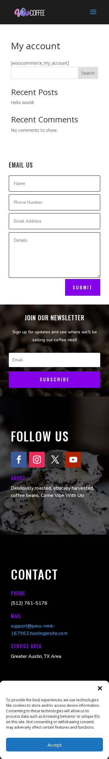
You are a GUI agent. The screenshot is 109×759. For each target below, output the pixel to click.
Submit (83, 287)
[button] (100, 688)
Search (88, 73)
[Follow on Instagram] (37, 460)
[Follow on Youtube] (73, 460)
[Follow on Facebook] (19, 460)
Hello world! (22, 102)
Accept (55, 745)
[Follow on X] (55, 460)
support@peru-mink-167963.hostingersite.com (39, 630)
